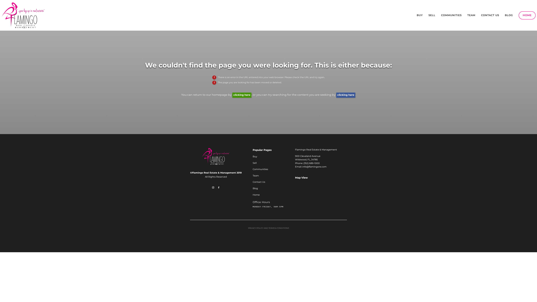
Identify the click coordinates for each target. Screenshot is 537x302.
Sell (431, 15)
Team (471, 15)
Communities (451, 15)
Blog (509, 15)
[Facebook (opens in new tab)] (218, 187)
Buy (420, 15)
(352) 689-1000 (311, 163)
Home (527, 15)
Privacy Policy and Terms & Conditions (268, 228)
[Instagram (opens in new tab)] (213, 187)
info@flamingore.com (314, 167)
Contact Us (490, 15)
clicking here (241, 95)
